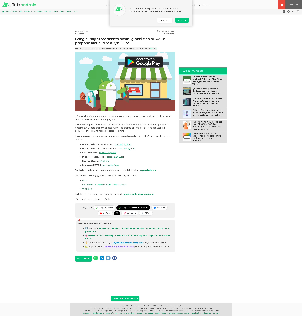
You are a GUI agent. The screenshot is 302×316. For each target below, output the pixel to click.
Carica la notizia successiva (125, 298)
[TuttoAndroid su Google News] (297, 11)
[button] (204, 5)
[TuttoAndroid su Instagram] (288, 11)
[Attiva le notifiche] (281, 4)
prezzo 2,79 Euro (123, 144)
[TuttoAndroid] (20, 5)
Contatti (216, 313)
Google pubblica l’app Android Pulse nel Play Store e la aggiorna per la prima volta (207, 80)
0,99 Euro (104, 161)
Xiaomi (69, 11)
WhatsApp (38, 11)
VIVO (75, 11)
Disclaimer (97, 313)
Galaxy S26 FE (17, 11)
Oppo (62, 11)
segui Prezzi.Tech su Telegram (127, 242)
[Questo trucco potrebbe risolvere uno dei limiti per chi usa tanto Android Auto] (187, 91)
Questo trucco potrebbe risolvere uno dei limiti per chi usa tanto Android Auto (206, 91)
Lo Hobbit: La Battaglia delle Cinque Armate (104, 184)
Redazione (87, 313)
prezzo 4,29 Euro (110, 165)
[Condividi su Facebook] (114, 258)
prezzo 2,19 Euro (114, 157)
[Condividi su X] (108, 258)
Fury (84, 180)
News (108, 5)
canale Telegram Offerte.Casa (119, 246)
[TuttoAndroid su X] (117, 213)
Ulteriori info (152, 48)
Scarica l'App (205, 313)
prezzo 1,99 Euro (127, 148)
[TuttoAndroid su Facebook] (283, 11)
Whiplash (87, 189)
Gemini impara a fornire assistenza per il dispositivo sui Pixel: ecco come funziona (206, 137)
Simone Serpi (83, 31)
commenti (170, 34)
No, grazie (164, 20)
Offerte (81, 34)
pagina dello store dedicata (139, 194)
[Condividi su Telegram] (102, 258)
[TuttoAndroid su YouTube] (292, 11)
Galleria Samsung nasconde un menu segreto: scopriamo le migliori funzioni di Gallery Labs (207, 113)
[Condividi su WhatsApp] (95, 258)
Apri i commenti (83, 258)
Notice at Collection (145, 313)
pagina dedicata (147, 170)
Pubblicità (195, 313)
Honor (55, 11)
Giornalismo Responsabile (178, 313)
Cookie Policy (160, 313)
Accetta (182, 20)
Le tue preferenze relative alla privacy (119, 313)
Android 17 (28, 11)
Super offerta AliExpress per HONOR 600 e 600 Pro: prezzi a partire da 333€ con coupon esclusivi (207, 125)
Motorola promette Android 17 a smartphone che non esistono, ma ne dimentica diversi (207, 102)
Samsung (47, 11)
